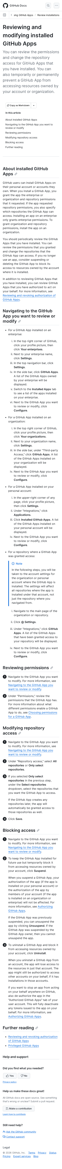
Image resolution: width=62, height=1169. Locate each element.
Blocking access (19, 830)
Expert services (22, 1156)
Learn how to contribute (14, 1114)
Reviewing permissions (26, 667)
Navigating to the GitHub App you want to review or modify (29, 316)
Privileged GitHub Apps (23, 1045)
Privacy (42, 1152)
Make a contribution (20, 1108)
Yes (11, 1075)
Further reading (18, 1027)
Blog (35, 1156)
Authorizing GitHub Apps (24, 1016)
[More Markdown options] (34, 105)
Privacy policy (10, 1082)
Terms (31, 1152)
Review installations (48, 15)
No (25, 1075)
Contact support (15, 1136)
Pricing (7, 1156)
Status (52, 1152)
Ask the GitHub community (21, 1131)
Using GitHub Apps (22, 15)
